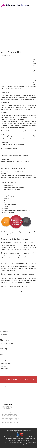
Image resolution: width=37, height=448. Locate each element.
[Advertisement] (18, 30)
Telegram (19, 445)
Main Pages (4, 334)
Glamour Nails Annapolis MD (8, 343)
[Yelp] (22, 435)
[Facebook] (18, 435)
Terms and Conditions (6, 363)
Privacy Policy (5, 360)
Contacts (3, 366)
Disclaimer (4, 358)
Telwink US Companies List (8, 369)
